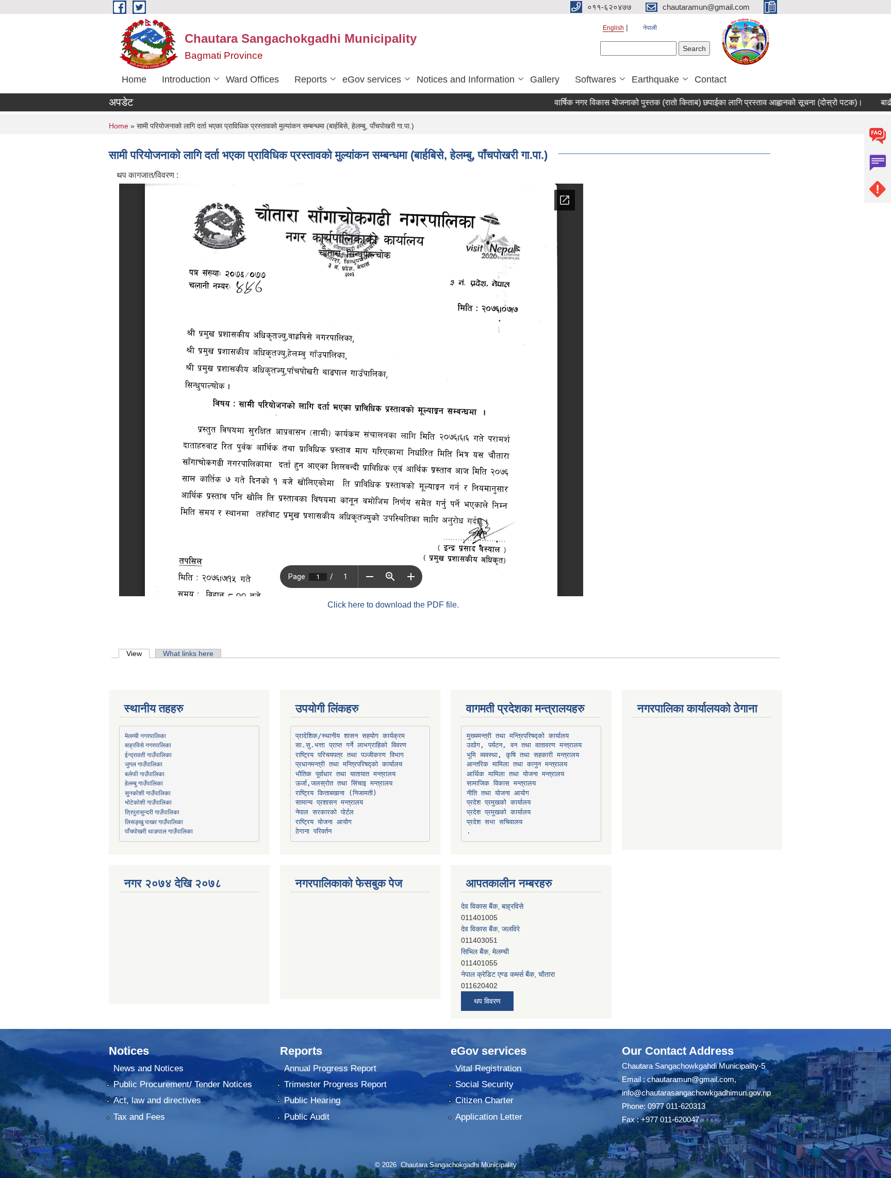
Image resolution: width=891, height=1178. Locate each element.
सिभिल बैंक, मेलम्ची (485, 935)
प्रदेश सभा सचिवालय (494, 822)
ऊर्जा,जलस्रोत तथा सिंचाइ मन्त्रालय (343, 783)
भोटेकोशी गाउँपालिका (148, 802)
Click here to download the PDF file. (393, 604)
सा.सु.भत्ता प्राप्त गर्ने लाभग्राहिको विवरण (350, 745)
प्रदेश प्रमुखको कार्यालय (499, 802)
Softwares (595, 79)
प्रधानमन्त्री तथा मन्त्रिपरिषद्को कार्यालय (348, 764)
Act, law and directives (157, 1100)
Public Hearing (312, 1100)
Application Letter (488, 1117)
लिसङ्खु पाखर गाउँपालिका (154, 821)
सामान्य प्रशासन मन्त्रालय (329, 802)
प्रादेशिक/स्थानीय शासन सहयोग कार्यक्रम (350, 736)
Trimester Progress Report (335, 1084)
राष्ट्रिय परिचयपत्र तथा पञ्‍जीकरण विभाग (349, 755)
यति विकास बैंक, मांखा (489, 981)
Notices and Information (466, 79)
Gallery (544, 79)
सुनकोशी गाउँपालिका (148, 793)
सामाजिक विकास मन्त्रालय (501, 783)
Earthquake (655, 79)
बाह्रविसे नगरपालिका (148, 745)
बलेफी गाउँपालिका (144, 774)
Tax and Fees (139, 1117)
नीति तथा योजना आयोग (498, 793)
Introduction (186, 79)
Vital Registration (488, 1068)
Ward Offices (252, 79)
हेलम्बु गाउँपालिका (144, 783)
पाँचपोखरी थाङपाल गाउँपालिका (159, 831)
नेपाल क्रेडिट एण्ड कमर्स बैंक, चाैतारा (508, 958)
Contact (711, 79)
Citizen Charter (484, 1100)
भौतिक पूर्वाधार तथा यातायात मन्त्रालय (345, 774)
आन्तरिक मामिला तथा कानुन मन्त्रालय (517, 764)
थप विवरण (487, 1001)
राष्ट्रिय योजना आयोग (323, 822)
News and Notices (148, 1068)
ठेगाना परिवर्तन (313, 831)
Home (134, 79)
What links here (188, 653)
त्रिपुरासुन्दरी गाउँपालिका (152, 812)
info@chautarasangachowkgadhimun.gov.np (696, 1092)
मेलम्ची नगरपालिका (145, 735)
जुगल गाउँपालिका (143, 764)
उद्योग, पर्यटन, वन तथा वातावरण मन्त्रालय (524, 745)
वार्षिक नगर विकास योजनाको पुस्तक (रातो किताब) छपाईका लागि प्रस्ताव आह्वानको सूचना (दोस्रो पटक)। (680, 102)
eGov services (371, 79)
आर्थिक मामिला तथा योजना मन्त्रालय (515, 774)
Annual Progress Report (330, 1068)
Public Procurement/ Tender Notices (182, 1084)
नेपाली (650, 27)
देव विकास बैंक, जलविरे (490, 913)
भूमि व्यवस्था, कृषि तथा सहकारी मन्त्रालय (523, 755)
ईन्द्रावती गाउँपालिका (148, 754)
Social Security (484, 1084)
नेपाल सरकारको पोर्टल (324, 812)
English (613, 27)
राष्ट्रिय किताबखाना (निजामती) (336, 793)
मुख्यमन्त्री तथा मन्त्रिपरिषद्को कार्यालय (518, 736)
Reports (310, 79)
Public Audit (306, 1117)
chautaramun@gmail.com (690, 1079)
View (138, 653)
